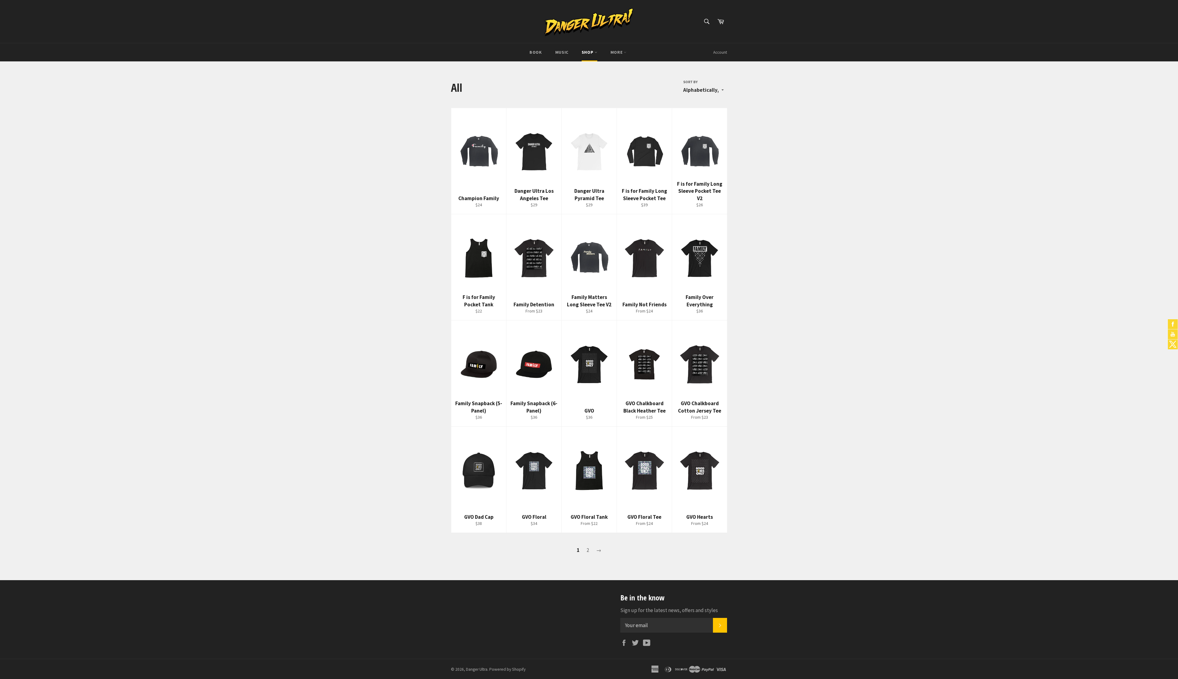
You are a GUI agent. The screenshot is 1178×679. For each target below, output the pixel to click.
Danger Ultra (476, 669)
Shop (588, 52)
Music (561, 52)
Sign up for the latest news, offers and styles (669, 610)
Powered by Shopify (507, 669)
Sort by (690, 82)
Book (535, 52)
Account (720, 52)
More (617, 52)
